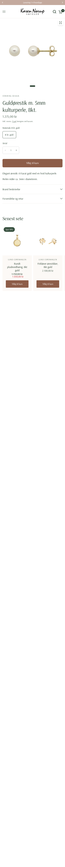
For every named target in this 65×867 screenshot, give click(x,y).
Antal (4, 143)
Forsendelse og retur (12, 198)
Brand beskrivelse (11, 189)
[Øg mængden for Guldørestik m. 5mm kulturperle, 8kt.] (16, 150)
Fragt (14, 121)
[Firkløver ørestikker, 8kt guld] (47, 240)
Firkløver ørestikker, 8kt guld (48, 265)
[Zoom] (60, 22)
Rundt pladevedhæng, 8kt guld (17, 267)
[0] (59, 11)
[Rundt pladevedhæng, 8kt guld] (17, 240)
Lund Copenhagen (17, 259)
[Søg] (54, 11)
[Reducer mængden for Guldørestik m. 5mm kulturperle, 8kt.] (5, 150)
